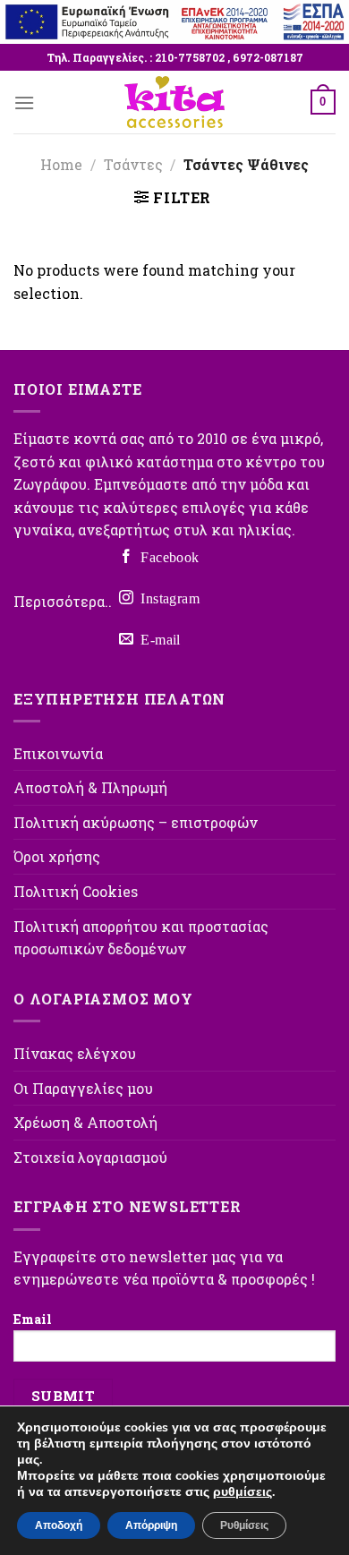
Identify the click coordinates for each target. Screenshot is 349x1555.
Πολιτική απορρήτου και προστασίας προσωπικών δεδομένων (140, 938)
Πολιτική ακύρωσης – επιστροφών (135, 822)
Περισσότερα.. (62, 602)
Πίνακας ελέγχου (74, 1053)
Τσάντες (133, 164)
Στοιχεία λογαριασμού (90, 1157)
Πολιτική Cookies (75, 891)
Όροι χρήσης (56, 856)
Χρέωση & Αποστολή (85, 1122)
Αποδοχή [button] (58, 1525)
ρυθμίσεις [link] (242, 1491)
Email (32, 1319)
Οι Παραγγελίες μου (83, 1088)
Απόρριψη (151, 1525)
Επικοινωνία (58, 753)
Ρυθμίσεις (244, 1525)
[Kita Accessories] (174, 102)
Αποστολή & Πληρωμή (90, 787)
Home (61, 164)
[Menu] (24, 102)
